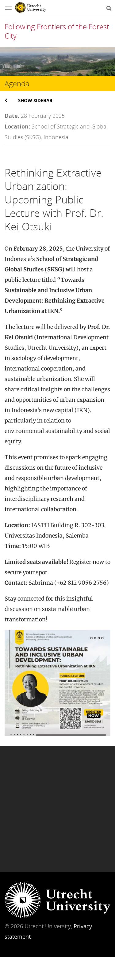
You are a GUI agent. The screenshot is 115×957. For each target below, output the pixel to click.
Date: (12, 115)
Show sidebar (35, 100)
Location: (17, 126)
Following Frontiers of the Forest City (57, 31)
